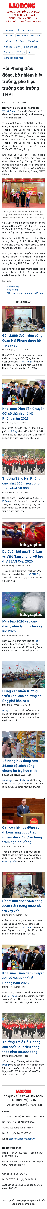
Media (30, 30)
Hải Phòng (12, 431)
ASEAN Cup (34, 574)
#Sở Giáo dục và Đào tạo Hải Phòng (25, 293)
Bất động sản (30, 46)
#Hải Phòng (13, 286)
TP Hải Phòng (25, 361)
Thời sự (8, 41)
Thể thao (8, 35)
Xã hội (21, 30)
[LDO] (23, 319)
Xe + (31, 52)
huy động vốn (9, 861)
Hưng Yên (7, 710)
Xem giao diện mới (13, 57)
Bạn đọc (19, 41)
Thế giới (21, 52)
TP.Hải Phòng (9, 111)
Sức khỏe (9, 52)
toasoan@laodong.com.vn (22, 1138)
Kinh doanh (22, 35)
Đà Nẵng (6, 780)
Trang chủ (9, 30)
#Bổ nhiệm (12, 289)
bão (38, 640)
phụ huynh (24, 780)
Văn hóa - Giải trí (12, 46)
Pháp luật (36, 35)
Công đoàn (32, 41)
